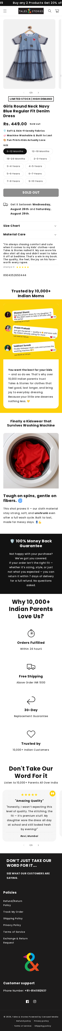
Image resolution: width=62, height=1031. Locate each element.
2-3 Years (42, 159)
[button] (5, 11)
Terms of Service (14, 932)
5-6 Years (15, 174)
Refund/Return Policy (12, 903)
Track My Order (13, 911)
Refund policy (23, 1021)
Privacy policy (41, 1021)
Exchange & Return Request (15, 940)
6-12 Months (17, 152)
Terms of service (22, 1026)
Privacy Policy (12, 925)
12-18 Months (42, 152)
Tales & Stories (20, 1016)
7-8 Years (15, 181)
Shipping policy (43, 1026)
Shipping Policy (13, 918)
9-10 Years (37, 181)
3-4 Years (15, 166)
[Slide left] (23, 92)
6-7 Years (37, 174)
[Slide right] (38, 92)
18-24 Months (18, 159)
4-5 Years (37, 166)
